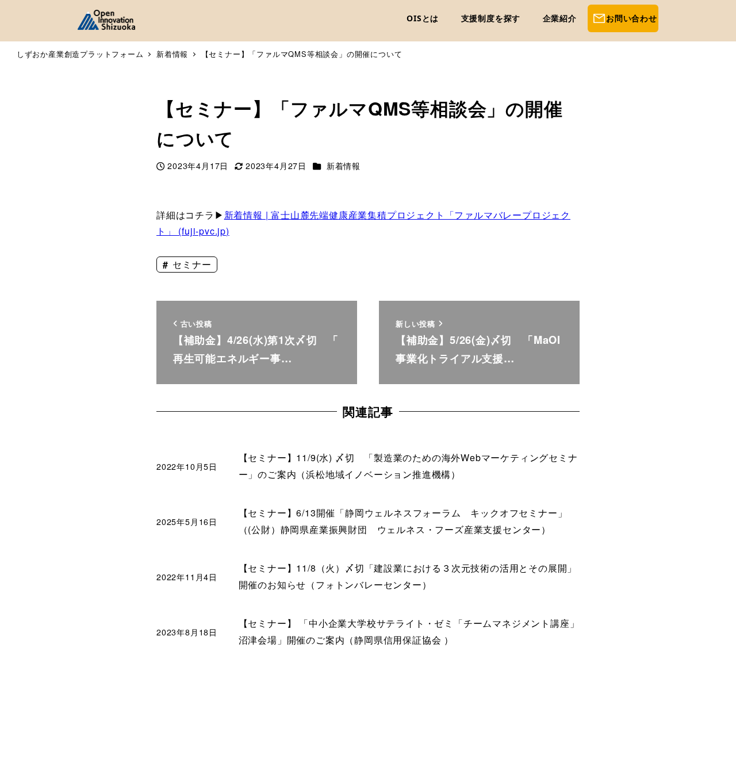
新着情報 (344, 165)
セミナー (190, 264)
